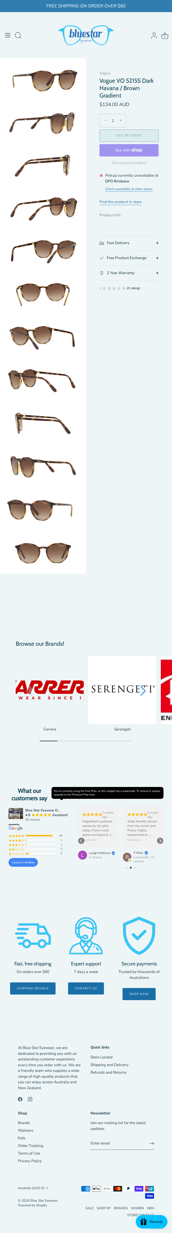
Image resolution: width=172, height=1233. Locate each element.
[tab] (112, 215)
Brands (24, 1122)
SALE (90, 1208)
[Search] (18, 36)
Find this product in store (120, 201)
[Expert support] (86, 936)
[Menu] (8, 35)
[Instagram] (30, 1098)
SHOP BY (104, 1208)
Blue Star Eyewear (44, 1200)
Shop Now (139, 994)
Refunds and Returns (108, 1072)
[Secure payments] (139, 936)
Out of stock (129, 136)
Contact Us (86, 988)
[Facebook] (20, 1098)
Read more (89, 840)
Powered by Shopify (32, 1205)
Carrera (49, 729)
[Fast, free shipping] (33, 936)
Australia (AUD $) (31, 1188)
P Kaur (138, 853)
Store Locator (101, 1057)
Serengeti (122, 729)
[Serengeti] (122, 690)
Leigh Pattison (99, 853)
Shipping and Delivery (109, 1064)
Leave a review (23, 862)
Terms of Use (29, 1153)
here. (92, 794)
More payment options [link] (129, 162)
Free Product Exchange (126, 257)
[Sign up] (152, 1143)
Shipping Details (33, 988)
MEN (150, 1208)
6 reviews (95, 857)
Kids (21, 1138)
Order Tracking (30, 1145)
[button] (143, 691)
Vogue (104, 73)
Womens (25, 1130)
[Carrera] (50, 690)
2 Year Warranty (120, 272)
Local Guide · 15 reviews (143, 859)
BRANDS (121, 1208)
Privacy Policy (30, 1161)
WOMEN (137, 1208)
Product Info (110, 215)
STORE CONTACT (140, 1215)
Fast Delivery (117, 242)
